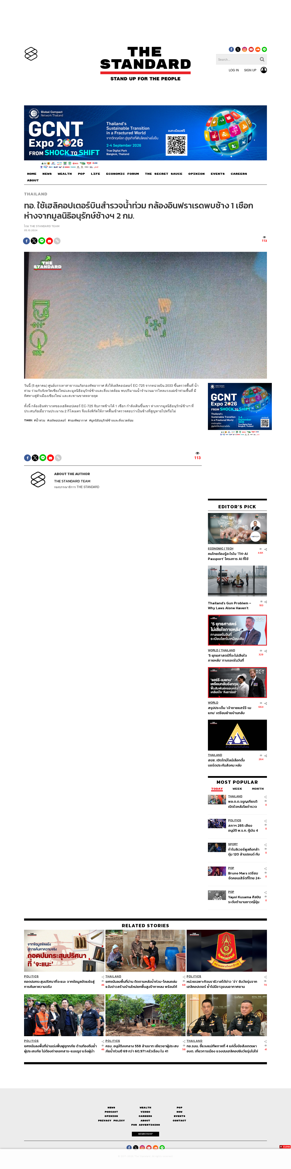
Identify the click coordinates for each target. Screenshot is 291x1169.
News (111, 1107)
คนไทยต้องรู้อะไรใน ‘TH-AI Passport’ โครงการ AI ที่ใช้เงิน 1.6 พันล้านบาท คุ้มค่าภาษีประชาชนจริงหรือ (229, 556)
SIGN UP (250, 70)
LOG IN (234, 70)
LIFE (95, 173)
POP (81, 173)
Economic (215, 548)
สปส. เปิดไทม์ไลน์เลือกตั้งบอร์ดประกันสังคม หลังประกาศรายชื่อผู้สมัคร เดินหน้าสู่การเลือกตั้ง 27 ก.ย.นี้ (228, 763)
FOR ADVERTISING (145, 1125)
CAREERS (239, 173)
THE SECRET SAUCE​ (163, 173)
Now (179, 1112)
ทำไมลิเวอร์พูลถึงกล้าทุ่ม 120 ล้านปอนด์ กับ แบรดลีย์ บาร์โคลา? (244, 852)
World (213, 650)
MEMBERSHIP (145, 1133)
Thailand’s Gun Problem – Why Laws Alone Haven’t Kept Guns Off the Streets (229, 605)
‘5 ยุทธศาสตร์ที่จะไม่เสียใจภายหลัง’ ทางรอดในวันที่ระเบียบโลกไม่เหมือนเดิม (227, 658)
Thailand (36, 194)
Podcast (111, 1112)
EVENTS (218, 173)
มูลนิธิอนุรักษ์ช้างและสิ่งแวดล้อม (112, 420)
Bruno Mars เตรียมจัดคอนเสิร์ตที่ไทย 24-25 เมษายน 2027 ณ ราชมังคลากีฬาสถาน (244, 875)
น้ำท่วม (40, 420)
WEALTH (65, 173)
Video (145, 1112)
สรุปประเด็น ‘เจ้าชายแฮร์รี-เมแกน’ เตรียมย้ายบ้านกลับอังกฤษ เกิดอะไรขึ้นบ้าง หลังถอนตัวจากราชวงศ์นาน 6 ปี (229, 710)
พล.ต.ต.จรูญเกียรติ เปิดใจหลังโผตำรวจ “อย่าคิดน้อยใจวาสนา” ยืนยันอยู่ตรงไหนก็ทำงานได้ (245, 804)
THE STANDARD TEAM (44, 226)
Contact (179, 1120)
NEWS (47, 173)
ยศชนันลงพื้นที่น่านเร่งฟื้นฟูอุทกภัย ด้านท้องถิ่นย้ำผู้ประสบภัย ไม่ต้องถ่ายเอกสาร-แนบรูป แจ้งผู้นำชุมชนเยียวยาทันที (60, 1048)
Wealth (145, 1107)
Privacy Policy (111, 1120)
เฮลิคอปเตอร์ (57, 420)
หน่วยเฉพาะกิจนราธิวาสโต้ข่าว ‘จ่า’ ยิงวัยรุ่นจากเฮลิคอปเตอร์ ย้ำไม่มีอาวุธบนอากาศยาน (222, 984)
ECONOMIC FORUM (122, 173)
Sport (233, 844)
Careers (145, 1116)
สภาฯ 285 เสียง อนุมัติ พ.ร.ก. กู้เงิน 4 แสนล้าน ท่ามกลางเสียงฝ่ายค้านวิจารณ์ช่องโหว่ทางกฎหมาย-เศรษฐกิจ (244, 828)
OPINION (196, 173)
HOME (31, 173)
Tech (229, 548)
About (145, 1120)
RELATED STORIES (145, 925)
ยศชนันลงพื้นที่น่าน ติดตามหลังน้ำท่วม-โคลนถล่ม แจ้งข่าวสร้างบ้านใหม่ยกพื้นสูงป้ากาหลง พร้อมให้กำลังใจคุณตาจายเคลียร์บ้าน (141, 984)
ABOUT (33, 180)
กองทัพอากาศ (78, 420)
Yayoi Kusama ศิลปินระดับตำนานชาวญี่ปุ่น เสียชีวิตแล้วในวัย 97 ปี (244, 899)
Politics (234, 820)
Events (179, 1116)
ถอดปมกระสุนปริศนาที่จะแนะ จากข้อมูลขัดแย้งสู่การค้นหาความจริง (59, 984)
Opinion (111, 1116)
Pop (179, 1107)
